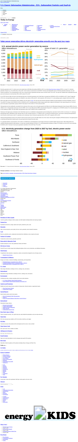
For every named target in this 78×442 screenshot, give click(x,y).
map (25, 28)
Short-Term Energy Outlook (8, 288)
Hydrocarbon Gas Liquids (8, 361)
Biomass (4, 371)
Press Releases (6, 437)
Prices (64, 24)
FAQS (5, 32)
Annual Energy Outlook (7, 289)
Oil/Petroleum (5, 391)
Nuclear (4, 365)
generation (27, 26)
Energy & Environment (7, 359)
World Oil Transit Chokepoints (9, 307)
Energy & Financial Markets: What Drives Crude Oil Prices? (14, 298)
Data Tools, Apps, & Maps (7, 312)
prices (26, 27)
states (26, 29)
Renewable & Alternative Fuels (8, 241)
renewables (39, 27)
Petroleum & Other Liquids (7, 217)
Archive (69, 24)
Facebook (2, 202)
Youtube (2, 204)
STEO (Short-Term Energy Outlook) (29, 173)
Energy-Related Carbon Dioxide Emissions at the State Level (14, 281)
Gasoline (4, 396)
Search (13, 17)
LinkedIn (2, 206)
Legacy (4, 185)
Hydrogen (5, 368)
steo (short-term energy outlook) (55, 27)
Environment (3, 276)
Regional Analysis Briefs (7, 305)
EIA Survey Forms (5, 246)
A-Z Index (3, 347)
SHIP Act (5, 297)
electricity (14, 27)
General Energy (6, 397)
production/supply (15, 29)
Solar (4, 374)
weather (39, 28)
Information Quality (4, 196)
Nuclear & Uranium (5, 236)
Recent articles (5, 25)
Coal (1, 231)
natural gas (14, 26)
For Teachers (3, 377)
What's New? (3, 424)
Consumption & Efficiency (7, 257)
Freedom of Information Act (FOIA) (7, 197)
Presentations (5, 439)
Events (4, 440)
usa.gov (1, 199)
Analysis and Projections (6, 284)
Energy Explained (5, 352)
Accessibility (2, 195)
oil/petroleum (14, 28)
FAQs (1, 386)
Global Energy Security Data (8, 309)
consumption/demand (29, 25)
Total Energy (3, 250)
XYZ (32, 350)
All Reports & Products (6, 331)
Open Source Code (5, 326)
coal (38, 26)
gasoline (39, 30)
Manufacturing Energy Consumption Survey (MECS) (13, 264)
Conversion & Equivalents (8, 390)
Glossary (2, 32)
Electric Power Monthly (7, 429)
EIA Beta (2, 321)
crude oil (14, 30)
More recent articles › (7, 178)
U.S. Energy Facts (6, 357)
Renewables (5, 402)
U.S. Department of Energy (5, 200)
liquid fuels (14, 25)
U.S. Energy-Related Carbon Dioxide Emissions (12, 280)
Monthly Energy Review (7, 255)
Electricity (2, 227)
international (39, 25)
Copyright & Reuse (4, 193)
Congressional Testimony (8, 438)
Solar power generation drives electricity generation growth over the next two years (35, 41)
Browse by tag (15, 24)
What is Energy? (6, 354)
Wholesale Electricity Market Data (9, 431)
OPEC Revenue (6, 308)
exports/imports (28, 30)
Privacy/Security (3, 192)
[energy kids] (39, 422)
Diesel (4, 392)
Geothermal (5, 373)
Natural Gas (3, 222)
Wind (4, 372)
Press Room (3, 434)
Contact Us (5, 186)
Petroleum (5, 360)
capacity (52, 25)
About (75, 24)
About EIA (5, 183)
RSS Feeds (2, 208)
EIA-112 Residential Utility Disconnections (11, 296)
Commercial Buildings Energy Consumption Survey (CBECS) (15, 263)
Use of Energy (6, 358)
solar (4, 173)
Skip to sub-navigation (4, 2)
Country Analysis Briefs (7, 306)
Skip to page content (4, 22)
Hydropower (5, 369)
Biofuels (4, 370)
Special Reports (4, 291)
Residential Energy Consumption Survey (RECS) (12, 261)
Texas (32, 100)
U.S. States (3, 266)
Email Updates (3, 207)
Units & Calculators (7, 356)
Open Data (5, 184)
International (3, 271)
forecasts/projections (41, 29)
